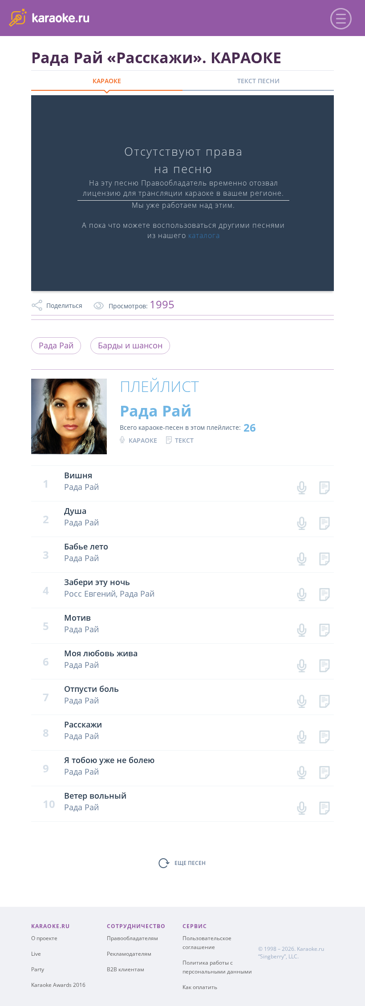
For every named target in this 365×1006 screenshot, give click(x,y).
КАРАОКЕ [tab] (107, 81)
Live (36, 954)
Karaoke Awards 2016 (58, 985)
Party (37, 969)
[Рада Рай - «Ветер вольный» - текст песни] (324, 806)
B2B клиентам (125, 969)
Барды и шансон (130, 345)
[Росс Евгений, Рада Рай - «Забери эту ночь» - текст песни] (324, 592)
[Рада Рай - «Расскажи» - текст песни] (324, 734)
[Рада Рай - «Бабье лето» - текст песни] (324, 556)
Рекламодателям (129, 954)
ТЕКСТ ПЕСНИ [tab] (258, 81)
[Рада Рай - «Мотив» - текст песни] (324, 628)
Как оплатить (199, 987)
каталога (204, 235)
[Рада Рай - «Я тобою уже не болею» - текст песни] (324, 770)
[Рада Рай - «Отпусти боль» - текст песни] (324, 699)
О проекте (44, 938)
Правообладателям (132, 938)
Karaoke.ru (310, 949)
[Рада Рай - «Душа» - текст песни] (324, 521)
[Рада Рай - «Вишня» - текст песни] (324, 485)
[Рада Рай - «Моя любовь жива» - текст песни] (324, 663)
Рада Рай (56, 345)
